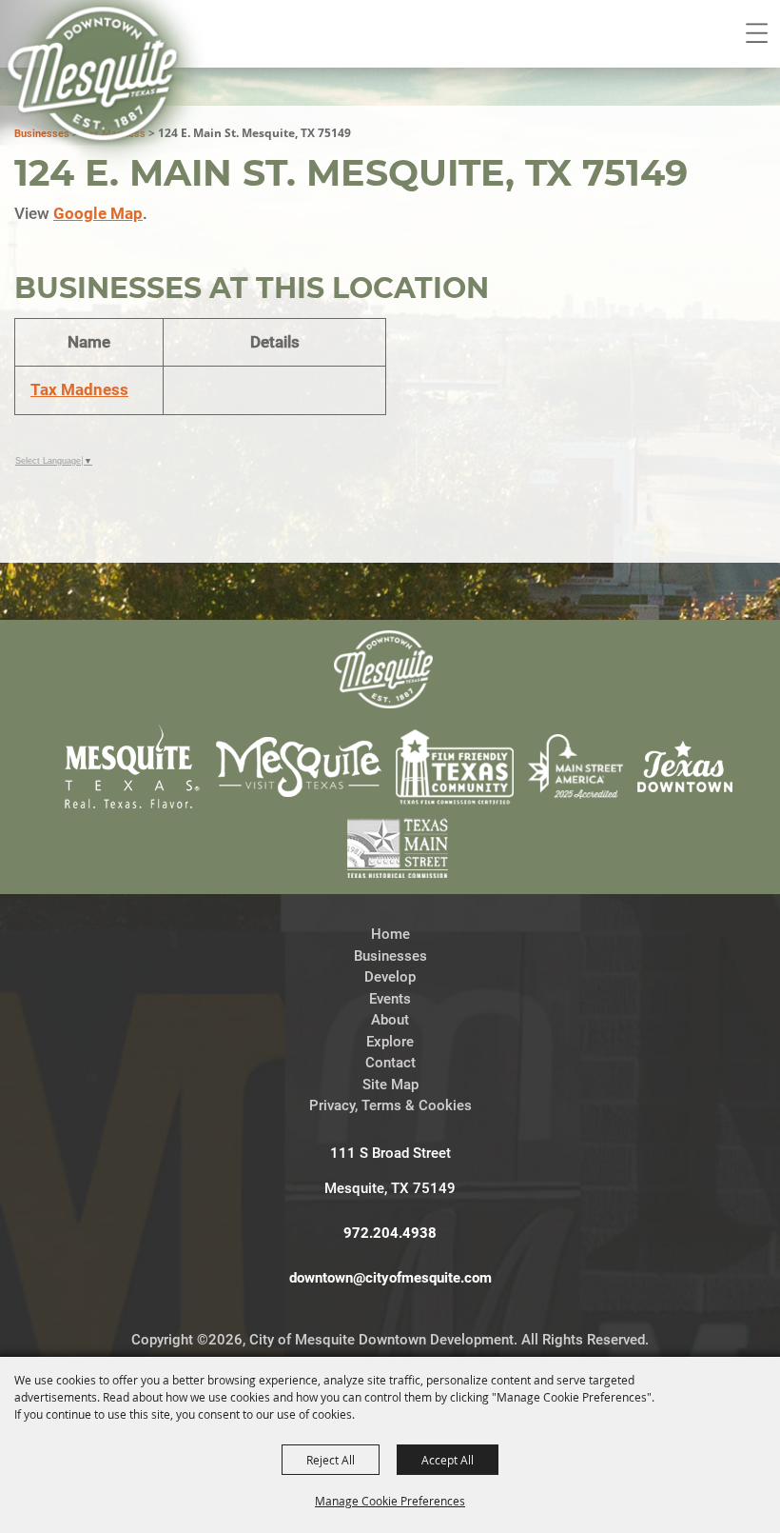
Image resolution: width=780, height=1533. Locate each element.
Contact (390, 1062)
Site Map (390, 1084)
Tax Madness (79, 389)
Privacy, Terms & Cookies (390, 1105)
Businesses (390, 956)
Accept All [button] (447, 1459)
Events (390, 998)
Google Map (98, 213)
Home (390, 934)
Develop (390, 977)
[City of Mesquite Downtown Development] (106, 101)
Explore (390, 1041)
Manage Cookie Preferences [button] (390, 1500)
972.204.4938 (390, 1233)
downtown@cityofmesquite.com (390, 1277)
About (390, 1019)
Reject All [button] (330, 1459)
